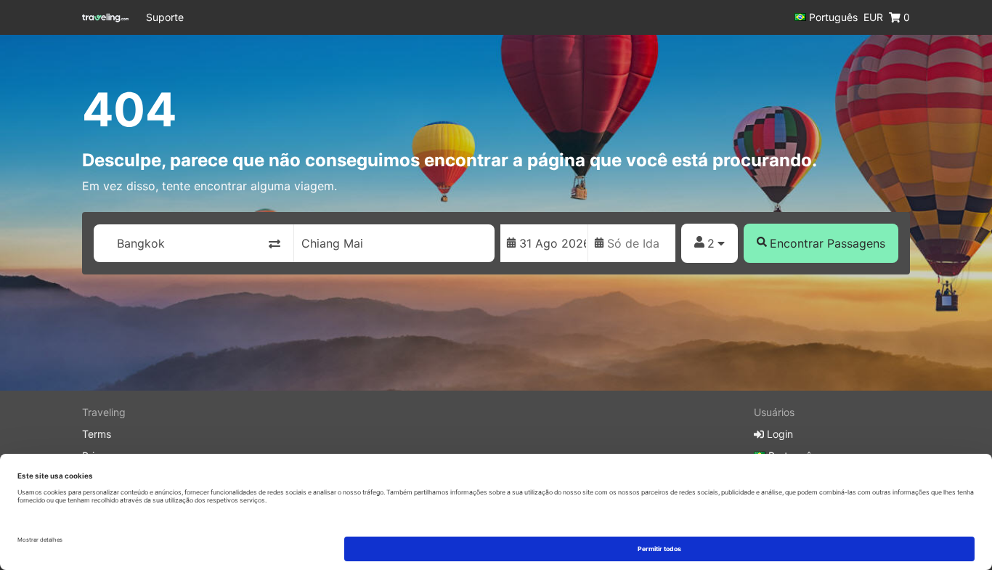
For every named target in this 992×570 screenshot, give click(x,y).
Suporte (165, 17)
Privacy (100, 455)
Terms (96, 434)
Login (778, 434)
